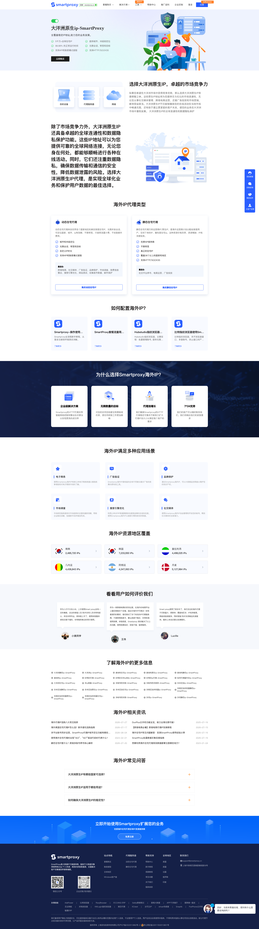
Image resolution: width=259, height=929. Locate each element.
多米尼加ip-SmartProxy (186, 683)
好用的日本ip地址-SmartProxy (128, 678)
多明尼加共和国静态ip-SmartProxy (186, 689)
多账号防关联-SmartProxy (126, 683)
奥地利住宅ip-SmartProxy (126, 672)
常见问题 (149, 877)
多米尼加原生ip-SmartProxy (96, 689)
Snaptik (179, 906)
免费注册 (129, 836)
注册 (202, 4)
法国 (164, 872)
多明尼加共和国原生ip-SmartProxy (63, 697)
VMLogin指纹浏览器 (103, 906)
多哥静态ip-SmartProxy (186, 697)
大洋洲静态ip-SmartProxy (64, 672)
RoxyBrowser (101, 902)
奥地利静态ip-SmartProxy (187, 672)
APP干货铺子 (172, 902)
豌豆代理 (121, 906)
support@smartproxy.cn (192, 861)
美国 (164, 861)
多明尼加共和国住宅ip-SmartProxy (94, 697)
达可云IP (148, 906)
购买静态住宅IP (170, 287)
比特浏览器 (84, 902)
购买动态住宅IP (89, 287)
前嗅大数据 (155, 902)
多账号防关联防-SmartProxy (158, 683)
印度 (164, 882)
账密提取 (107, 867)
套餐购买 (107, 5)
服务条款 (149, 887)
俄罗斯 (165, 877)
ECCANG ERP (119, 902)
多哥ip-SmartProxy (154, 697)
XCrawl (135, 906)
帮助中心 (151, 4)
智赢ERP (68, 910)
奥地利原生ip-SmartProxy (156, 672)
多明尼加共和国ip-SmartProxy (158, 689)
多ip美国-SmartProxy (93, 683)
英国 (164, 867)
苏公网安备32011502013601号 (156, 925)
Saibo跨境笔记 (138, 902)
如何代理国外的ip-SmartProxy (189, 678)
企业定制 (179, 4)
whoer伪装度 (164, 906)
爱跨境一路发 (190, 902)
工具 (137, 5)
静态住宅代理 (131, 867)
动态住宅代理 (131, 861)
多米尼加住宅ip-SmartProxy (127, 689)
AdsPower (69, 902)
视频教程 (149, 872)
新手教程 (149, 867)
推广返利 (165, 4)
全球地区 (107, 872)
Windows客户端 (110, 877)
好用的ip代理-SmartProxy (156, 678)
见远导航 (68, 906)
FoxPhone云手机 (196, 906)
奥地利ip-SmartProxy (62, 678)
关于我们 (149, 882)
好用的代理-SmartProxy (94, 678)
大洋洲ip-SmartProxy (93, 672)
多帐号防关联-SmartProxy (126, 697)
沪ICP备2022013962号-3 (129, 925)
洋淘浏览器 (83, 906)
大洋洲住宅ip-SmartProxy (64, 683)
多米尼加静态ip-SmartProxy (65, 689)
